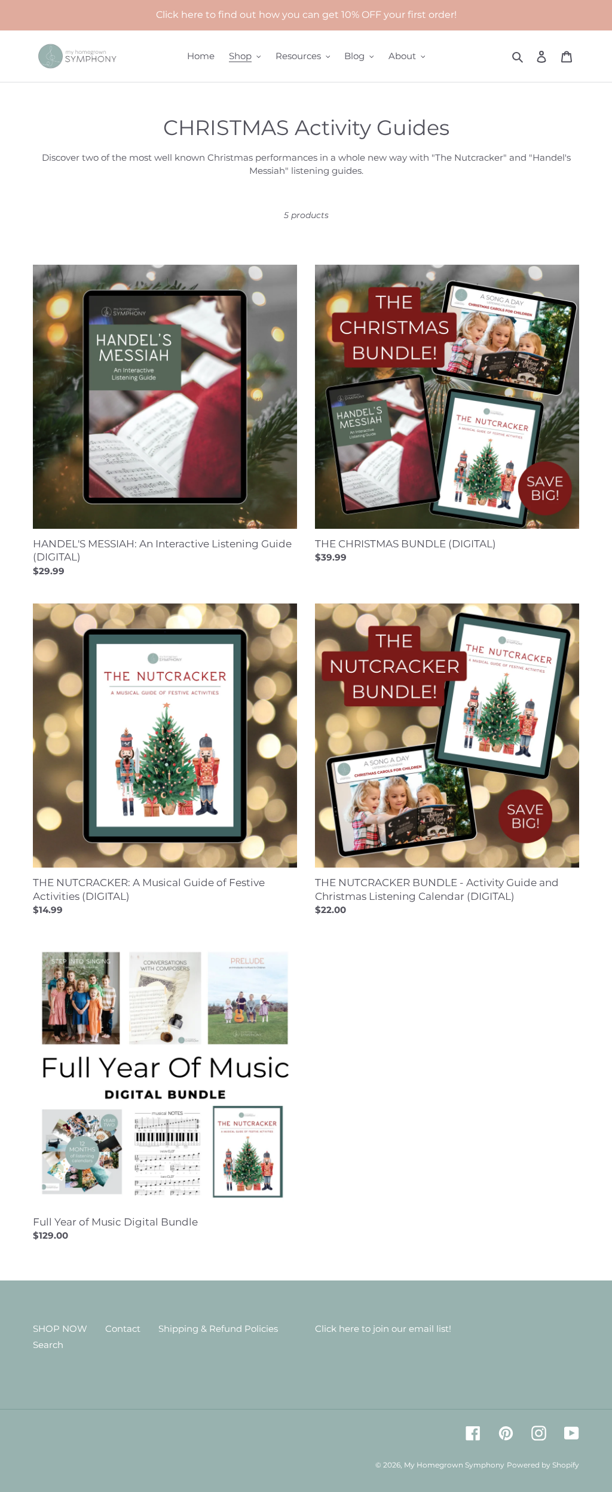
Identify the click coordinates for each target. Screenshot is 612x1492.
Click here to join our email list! (383, 1328)
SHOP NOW (60, 1328)
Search (48, 1344)
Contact (122, 1328)
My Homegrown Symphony (454, 1464)
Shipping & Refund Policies (218, 1328)
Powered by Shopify (543, 1464)
